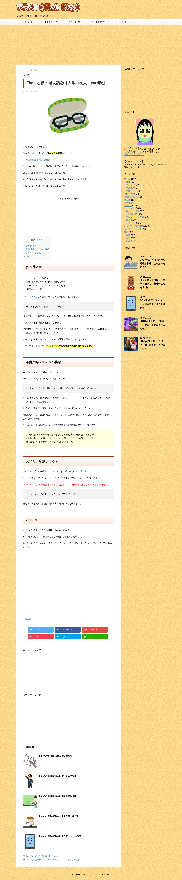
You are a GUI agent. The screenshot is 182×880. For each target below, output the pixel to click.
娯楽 (128, 235)
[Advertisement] (91, 45)
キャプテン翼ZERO (134, 226)
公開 (128, 182)
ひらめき (130, 185)
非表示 (39, 240)
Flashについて (131, 197)
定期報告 (128, 203)
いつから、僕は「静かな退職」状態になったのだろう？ (152, 263)
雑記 (126, 232)
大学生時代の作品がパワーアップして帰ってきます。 (56, 859)
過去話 (28, 619)
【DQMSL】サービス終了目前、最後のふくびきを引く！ (152, 345)
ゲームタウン (31, 297)
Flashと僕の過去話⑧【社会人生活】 (58, 776)
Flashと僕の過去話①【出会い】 (38, 159)
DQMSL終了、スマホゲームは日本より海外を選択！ (152, 304)
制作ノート (131, 191)
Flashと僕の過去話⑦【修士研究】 (57, 756)
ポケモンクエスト (133, 229)
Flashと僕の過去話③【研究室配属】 (58, 796)
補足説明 (130, 188)
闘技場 (129, 220)
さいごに (29, 256)
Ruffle (161, 164)
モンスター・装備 (135, 217)
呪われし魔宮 (132, 211)
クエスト (130, 208)
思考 (128, 241)
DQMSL (128, 205)
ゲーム (127, 179)
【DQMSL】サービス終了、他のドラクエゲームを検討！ (152, 325)
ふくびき (130, 223)
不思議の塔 (131, 214)
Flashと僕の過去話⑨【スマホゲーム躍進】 (61, 836)
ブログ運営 (129, 194)
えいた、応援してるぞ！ (36, 253)
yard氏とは (30, 245)
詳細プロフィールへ (134, 154)
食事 (128, 238)
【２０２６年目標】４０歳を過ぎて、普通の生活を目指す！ (152, 284)
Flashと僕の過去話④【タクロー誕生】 (59, 816)
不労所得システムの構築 (36, 249)
